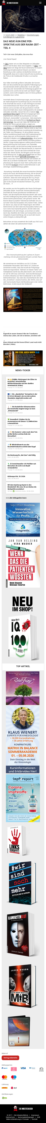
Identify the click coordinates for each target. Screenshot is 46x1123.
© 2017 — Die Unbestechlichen (17, 1115)
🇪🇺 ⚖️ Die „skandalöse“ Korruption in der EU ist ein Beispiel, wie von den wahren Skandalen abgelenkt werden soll (22, 396)
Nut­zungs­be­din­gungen (26, 1117)
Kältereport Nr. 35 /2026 (16, 476)
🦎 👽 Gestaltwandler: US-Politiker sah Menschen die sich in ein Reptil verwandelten (22, 466)
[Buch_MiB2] (23, 986)
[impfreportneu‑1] (23, 798)
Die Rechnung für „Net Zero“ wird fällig (22, 455)
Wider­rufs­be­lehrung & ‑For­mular (17, 1119)
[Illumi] (23, 934)
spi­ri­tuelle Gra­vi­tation (27, 157)
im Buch (15, 165)
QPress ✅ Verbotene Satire (17, 491)
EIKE (9, 457)
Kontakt (35, 1119)
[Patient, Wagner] (23, 562)
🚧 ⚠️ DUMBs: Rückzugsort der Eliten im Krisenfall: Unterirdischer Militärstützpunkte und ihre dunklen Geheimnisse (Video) (22, 382)
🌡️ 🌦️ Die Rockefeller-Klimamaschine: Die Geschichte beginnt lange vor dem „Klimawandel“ (22, 409)
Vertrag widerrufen (10, 1058)
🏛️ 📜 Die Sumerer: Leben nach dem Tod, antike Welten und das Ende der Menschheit (22, 434)
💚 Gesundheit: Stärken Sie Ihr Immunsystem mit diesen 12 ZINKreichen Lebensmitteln (22, 421)
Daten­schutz (10, 1117)
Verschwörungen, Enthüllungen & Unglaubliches (21, 36)
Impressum (35, 1115)
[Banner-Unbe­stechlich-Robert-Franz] (22, 688)
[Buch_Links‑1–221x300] (18, 840)
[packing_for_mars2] (23, 1030)
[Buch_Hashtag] (23, 883)
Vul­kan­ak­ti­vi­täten (26, 138)
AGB (38, 1117)
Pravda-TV (11, 387)
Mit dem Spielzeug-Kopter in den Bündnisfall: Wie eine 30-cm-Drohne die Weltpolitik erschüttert (22, 487)
